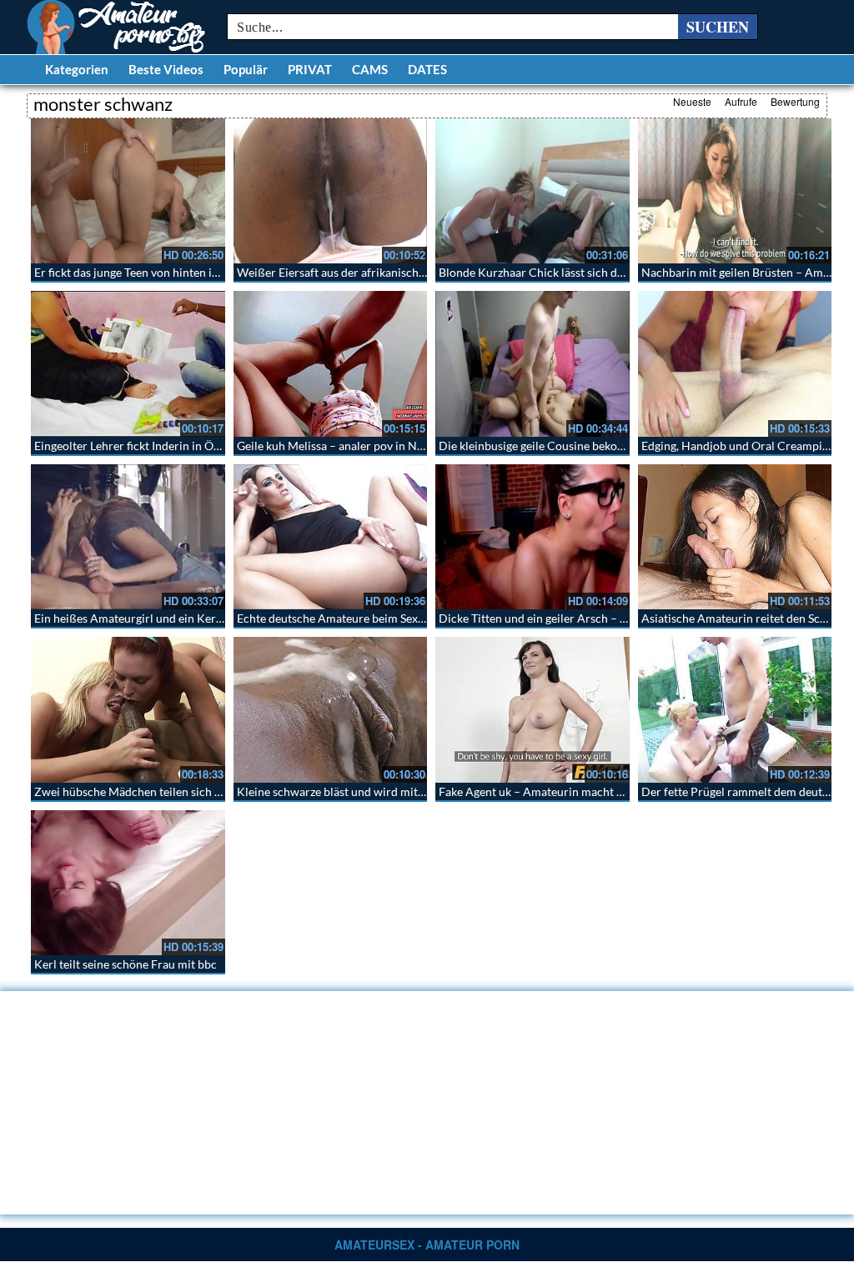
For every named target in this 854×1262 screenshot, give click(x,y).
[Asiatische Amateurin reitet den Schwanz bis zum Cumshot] (735, 536)
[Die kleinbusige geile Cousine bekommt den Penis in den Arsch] (532, 363)
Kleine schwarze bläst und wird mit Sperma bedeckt (370, 791)
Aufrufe (741, 101)
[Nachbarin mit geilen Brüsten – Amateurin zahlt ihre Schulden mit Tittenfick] (735, 190)
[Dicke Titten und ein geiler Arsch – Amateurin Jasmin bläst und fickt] (532, 536)
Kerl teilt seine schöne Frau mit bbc (125, 964)
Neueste (692, 101)
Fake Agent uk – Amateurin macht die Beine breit (565, 791)
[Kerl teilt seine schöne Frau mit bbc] (128, 882)
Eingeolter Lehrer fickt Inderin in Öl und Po (145, 445)
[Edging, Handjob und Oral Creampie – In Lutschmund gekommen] (735, 363)
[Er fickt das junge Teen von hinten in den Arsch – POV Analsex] (128, 190)
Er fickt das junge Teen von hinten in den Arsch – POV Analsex (194, 272)
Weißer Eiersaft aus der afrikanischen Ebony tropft (368, 272)
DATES (427, 69)
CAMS (370, 69)
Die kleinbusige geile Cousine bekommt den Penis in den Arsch (600, 445)
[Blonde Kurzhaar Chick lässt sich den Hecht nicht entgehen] (532, 190)
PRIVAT (310, 69)
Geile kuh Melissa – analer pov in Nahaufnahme (359, 445)
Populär (246, 69)
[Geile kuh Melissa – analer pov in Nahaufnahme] (331, 363)
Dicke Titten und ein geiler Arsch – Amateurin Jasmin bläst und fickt (614, 618)
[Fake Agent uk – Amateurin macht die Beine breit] (532, 709)
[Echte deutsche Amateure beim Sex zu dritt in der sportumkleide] (331, 536)
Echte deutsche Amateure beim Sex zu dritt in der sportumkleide (402, 618)
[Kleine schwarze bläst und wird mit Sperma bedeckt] (331, 709)
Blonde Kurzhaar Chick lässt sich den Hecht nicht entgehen (591, 272)
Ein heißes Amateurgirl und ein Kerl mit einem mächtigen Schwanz (206, 618)
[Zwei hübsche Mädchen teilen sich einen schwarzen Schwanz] (128, 709)
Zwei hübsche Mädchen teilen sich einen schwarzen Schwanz (191, 791)
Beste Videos (165, 69)
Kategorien (76, 69)
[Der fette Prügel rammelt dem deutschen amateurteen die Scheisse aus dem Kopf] (735, 709)
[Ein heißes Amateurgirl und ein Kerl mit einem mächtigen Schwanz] (128, 536)
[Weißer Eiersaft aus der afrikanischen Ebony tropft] (331, 190)
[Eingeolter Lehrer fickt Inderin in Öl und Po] (128, 363)
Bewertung (795, 101)
